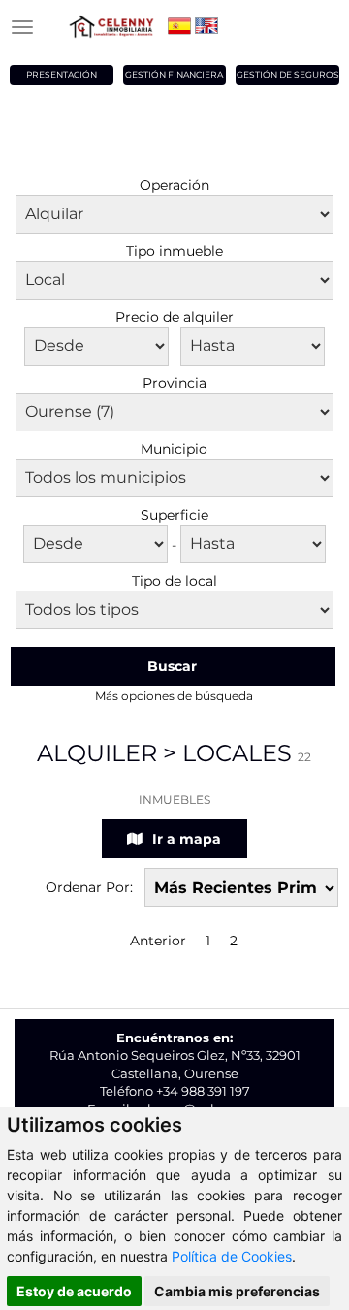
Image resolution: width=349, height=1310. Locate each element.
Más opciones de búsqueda (174, 695)
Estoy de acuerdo (74, 1291)
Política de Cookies (232, 1256)
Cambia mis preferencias (237, 1291)
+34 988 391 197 (203, 1091)
